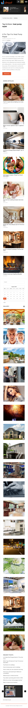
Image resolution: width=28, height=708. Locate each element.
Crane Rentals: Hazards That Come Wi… (14, 8)
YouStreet (8, 40)
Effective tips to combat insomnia (10, 675)
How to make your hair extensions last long (13, 669)
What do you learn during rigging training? (12, 680)
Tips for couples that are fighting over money (13, 101)
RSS (22, 1)
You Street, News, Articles (7, 18)
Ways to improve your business (10, 682)
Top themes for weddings (9, 664)
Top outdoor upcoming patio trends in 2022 (13, 677)
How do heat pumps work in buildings (11, 667)
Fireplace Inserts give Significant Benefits (12, 274)
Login (18, 1)
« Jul (4, 302)
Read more (6, 73)
